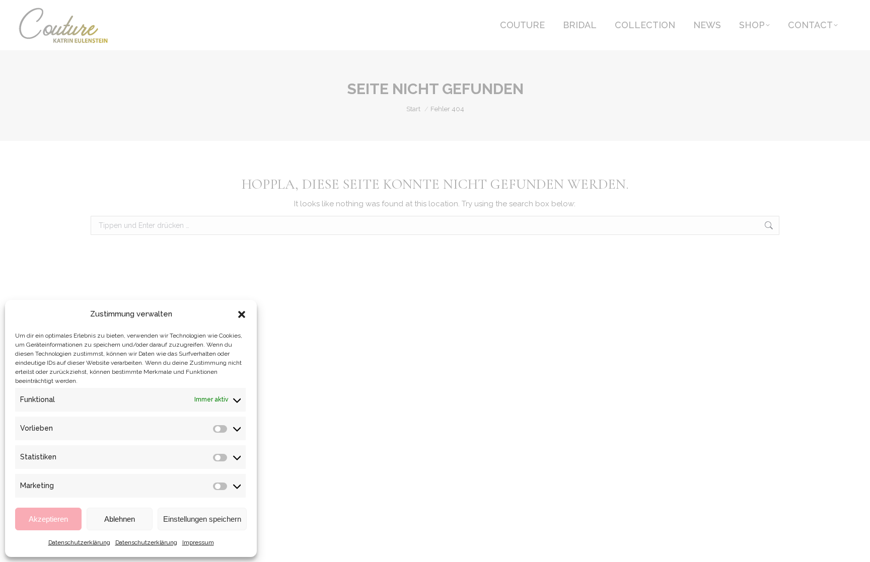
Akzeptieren (48, 519)
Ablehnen (119, 519)
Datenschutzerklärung (79, 542)
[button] (242, 314)
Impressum (198, 542)
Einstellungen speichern (202, 519)
